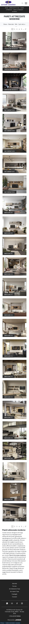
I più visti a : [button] (22, 24)
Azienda (14, 583)
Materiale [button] (11, 24)
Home (6, 7)
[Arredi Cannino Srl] (8, 3)
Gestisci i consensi (15, 623)
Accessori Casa (14, 591)
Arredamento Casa (14, 7)
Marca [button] (5, 24)
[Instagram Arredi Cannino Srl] (22, 603)
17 (25, 29)
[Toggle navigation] (26, 3)
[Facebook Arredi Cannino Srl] (17, 603)
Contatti (14, 597)
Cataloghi (14, 594)
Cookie (7, 623)
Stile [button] (16, 24)
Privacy (2, 623)
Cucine (14, 586)
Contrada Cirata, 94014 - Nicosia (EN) (14, 612)
